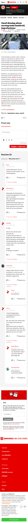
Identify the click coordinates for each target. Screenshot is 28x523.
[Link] (11, 140)
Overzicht (3, 17)
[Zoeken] (18, 2)
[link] (11, 113)
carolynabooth (10, 109)
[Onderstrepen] (9, 140)
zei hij (16, 96)
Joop (8, 7)
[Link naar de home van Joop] (3, 7)
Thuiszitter (9, 265)
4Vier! (13, 290)
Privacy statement (9, 429)
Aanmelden (8, 419)
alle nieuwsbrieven (15, 424)
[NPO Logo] (26, 2)
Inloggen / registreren (18, 146)
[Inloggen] (23, 2)
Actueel (10, 17)
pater (7, 164)
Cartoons (21, 17)
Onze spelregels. (6, 126)
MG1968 (8, 223)
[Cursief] (6, 140)
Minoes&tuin (9, 188)
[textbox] (14, 134)
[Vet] (3, 140)
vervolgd (3, 100)
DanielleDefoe (15, 367)
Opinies (15, 17)
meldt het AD (14, 79)
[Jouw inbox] (20, 2)
